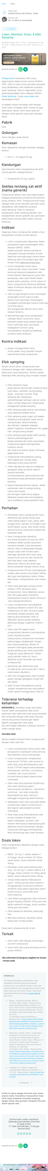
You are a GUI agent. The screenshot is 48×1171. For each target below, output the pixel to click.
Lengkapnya (24, 1083)
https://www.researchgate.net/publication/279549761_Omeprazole (26, 1074)
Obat (4, 4)
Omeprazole (8, 78)
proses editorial (34, 993)
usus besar (29, 96)
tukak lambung (9, 96)
